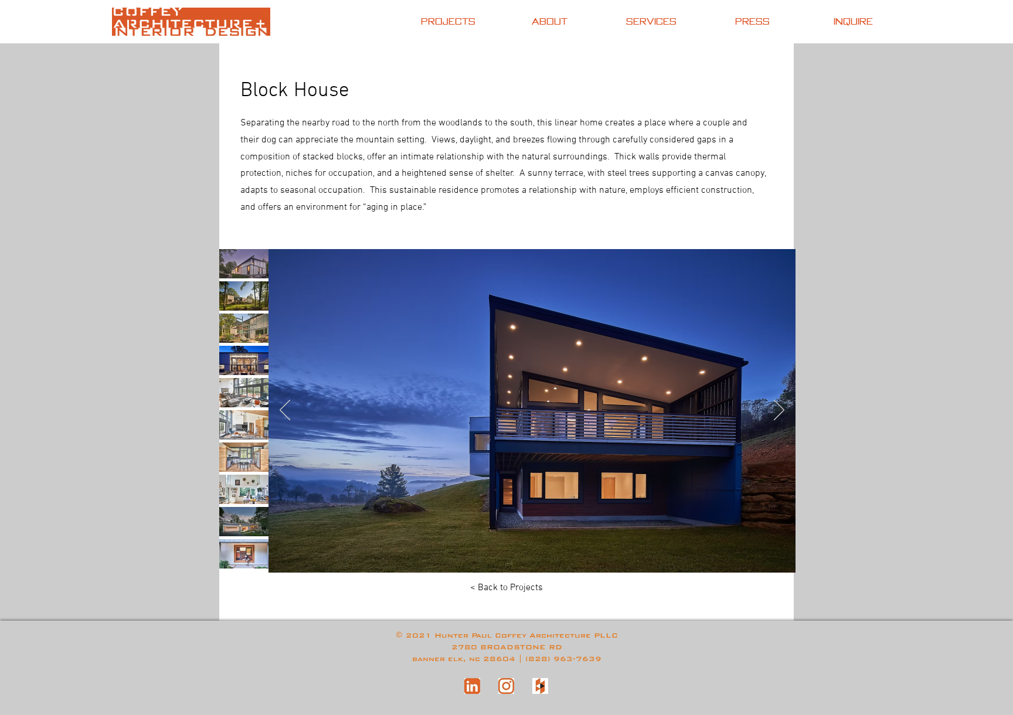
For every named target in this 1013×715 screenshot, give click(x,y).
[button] (243, 263)
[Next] (779, 411)
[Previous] (285, 411)
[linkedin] (472, 686)
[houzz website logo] (540, 686)
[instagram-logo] (506, 686)
